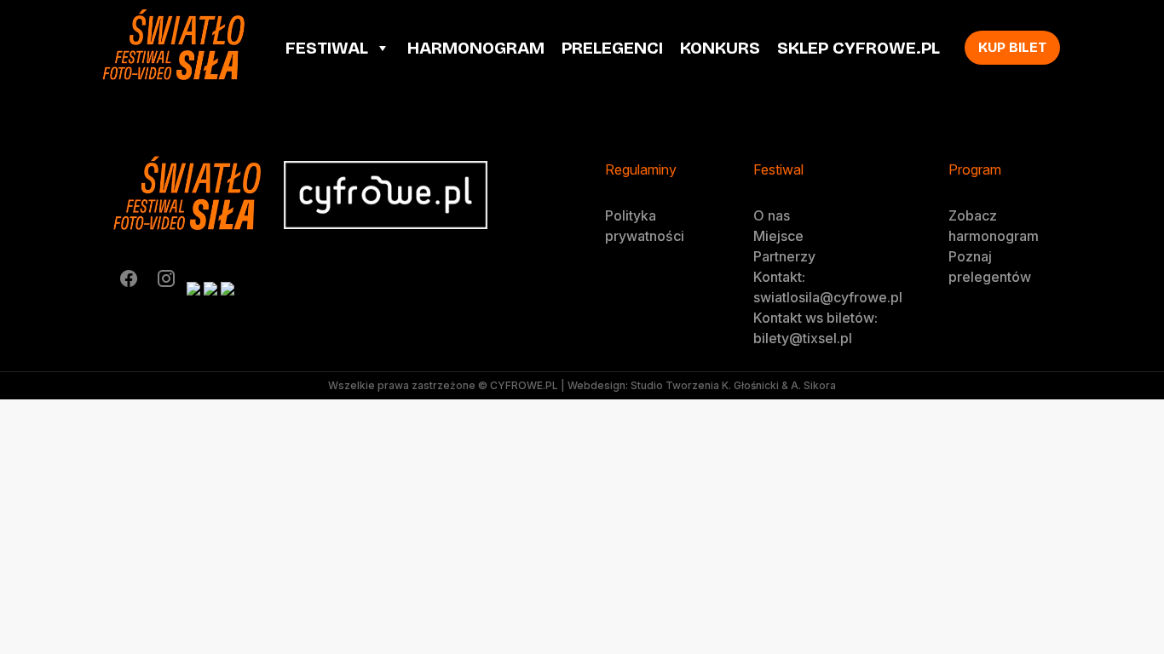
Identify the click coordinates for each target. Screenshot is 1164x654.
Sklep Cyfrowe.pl (858, 47)
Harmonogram (476, 47)
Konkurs (720, 47)
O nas (771, 215)
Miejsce (778, 235)
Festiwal (326, 47)
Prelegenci (612, 47)
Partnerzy (784, 256)
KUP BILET (1012, 47)
